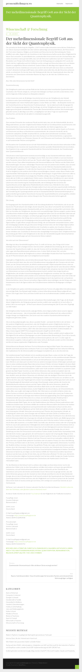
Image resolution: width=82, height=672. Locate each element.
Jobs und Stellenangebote (15, 609)
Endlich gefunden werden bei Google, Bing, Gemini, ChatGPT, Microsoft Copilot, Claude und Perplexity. (40, 651)
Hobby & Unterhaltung (13, 607)
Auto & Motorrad (12, 593)
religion (10, 553)
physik (38, 550)
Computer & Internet (13, 595)
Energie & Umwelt (12, 597)
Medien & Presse (12, 614)
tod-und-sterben (34, 553)
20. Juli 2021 (13, 34)
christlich (31, 548)
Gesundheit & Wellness (14, 602)
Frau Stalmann (36, 494)
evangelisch (42, 548)
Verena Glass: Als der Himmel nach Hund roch (21, 638)
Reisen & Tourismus (12, 616)
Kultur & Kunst (11, 611)
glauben (52, 548)
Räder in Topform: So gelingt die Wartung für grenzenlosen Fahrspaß (29, 635)
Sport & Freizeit (11, 618)
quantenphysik (48, 550)
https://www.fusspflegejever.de (25, 515)
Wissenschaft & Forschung (26, 29)
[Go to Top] (77, 667)
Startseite (60, 3)
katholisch (61, 548)
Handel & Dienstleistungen (15, 604)
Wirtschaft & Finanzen (13, 620)
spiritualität (20, 553)
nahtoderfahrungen (25, 550)
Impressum (69, 3)
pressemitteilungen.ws (19, 3)
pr (7, 34)
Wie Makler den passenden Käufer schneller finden (23, 642)
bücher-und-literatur (16, 548)
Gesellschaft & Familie (13, 600)
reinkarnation (62, 550)
